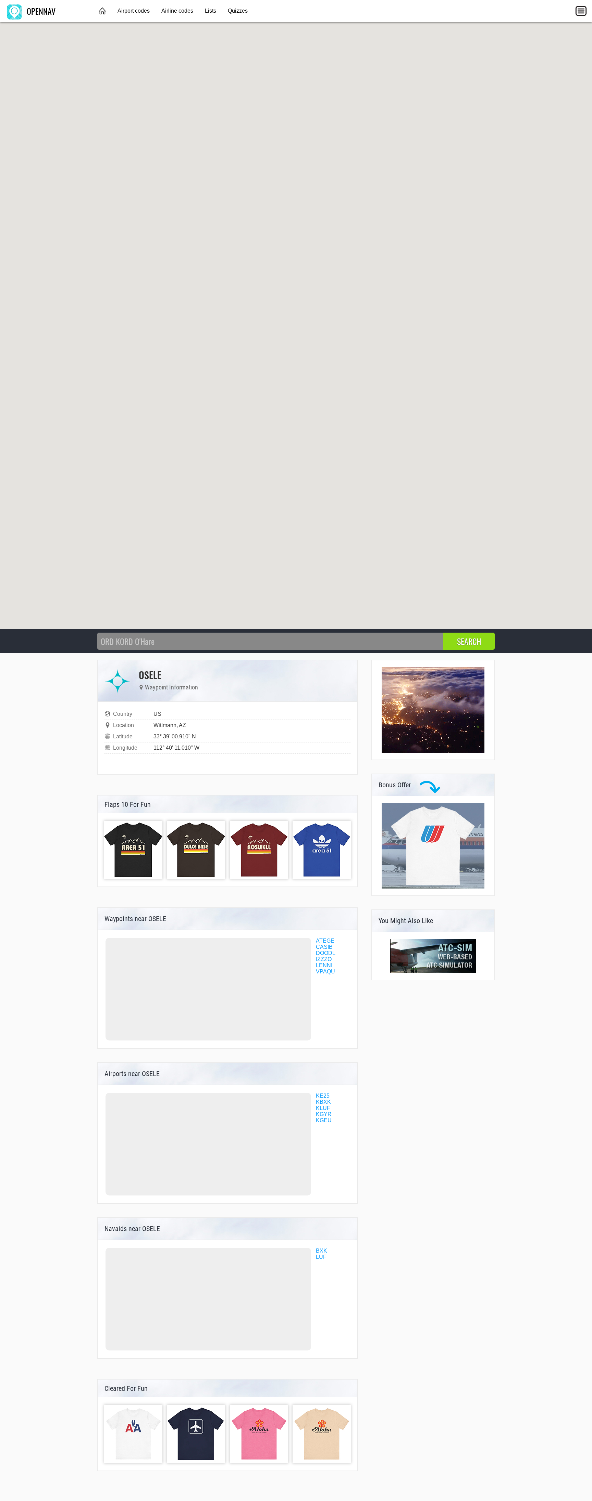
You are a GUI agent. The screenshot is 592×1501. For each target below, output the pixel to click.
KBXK (323, 1102)
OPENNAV (40, 11)
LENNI (324, 965)
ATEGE (325, 941)
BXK (321, 1251)
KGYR (324, 1114)
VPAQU (325, 971)
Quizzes (238, 11)
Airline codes (177, 11)
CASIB (324, 947)
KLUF (323, 1108)
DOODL (325, 953)
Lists (210, 11)
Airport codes (134, 11)
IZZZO (324, 959)
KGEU (324, 1120)
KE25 (323, 1096)
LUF (321, 1257)
